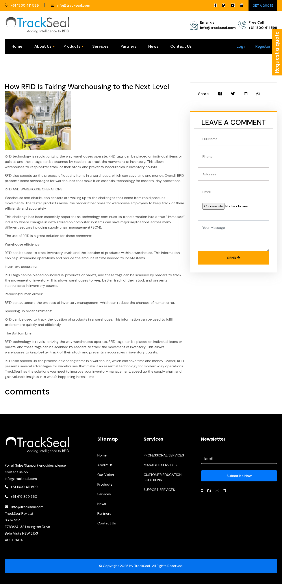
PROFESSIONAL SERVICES (164, 455)
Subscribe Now (239, 475)
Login (242, 46)
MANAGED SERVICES (160, 465)
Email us (207, 22)
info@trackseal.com (73, 5)
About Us (43, 46)
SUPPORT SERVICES (159, 489)
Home (16, 46)
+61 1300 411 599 (25, 5)
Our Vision (105, 474)
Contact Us (181, 46)
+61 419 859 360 (24, 496)
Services (100, 46)
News (153, 46)
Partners (128, 46)
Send (232, 257)
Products (71, 46)
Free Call (256, 22)
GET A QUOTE (263, 6)
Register (263, 46)
